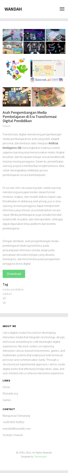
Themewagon (40, 456)
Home (6, 387)
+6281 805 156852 (13, 422)
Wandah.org (10, 393)
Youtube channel (13, 435)
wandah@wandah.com (17, 428)
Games (7, 400)
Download (14, 274)
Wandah (13, 9)
